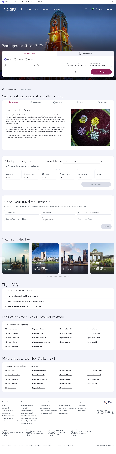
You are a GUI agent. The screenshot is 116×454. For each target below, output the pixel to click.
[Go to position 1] (47, 276)
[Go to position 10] (59, 276)
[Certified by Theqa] (105, 403)
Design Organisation (27, 421)
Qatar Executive (26, 410)
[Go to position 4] (51, 276)
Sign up (109, 9)
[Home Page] (3, 89)
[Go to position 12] (61, 276)
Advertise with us (45, 413)
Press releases (6, 410)
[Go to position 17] (68, 276)
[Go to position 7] (55, 276)
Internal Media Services (28, 418)
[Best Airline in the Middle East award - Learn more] (74, 432)
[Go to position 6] (54, 276)
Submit (106, 226)
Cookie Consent (68, 445)
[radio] (13, 174)
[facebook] (98, 412)
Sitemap (58, 445)
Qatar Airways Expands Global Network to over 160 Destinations (27, 2)
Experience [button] (45, 9)
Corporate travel (45, 405)
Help (79, 402)
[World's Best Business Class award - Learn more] (28, 432)
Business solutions (46, 402)
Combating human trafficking (44, 445)
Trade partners (63, 413)
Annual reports (6, 418)
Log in (101, 9)
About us (5, 405)
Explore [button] (28, 9)
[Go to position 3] (50, 276)
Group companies (27, 402)
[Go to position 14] (64, 276)
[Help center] (86, 9)
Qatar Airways (7, 402)
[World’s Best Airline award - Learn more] (5, 432)
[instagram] (112, 412)
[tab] (13, 102)
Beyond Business (45, 408)
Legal (14, 445)
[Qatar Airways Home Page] (10, 9)
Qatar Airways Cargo (27, 415)
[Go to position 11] (60, 276)
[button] (59, 290)
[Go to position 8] (56, 276)
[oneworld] (20, 9)
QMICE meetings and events (48, 410)
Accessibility (29, 445)
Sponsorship (6, 413)
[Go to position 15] (65, 276)
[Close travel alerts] (113, 2)
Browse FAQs (82, 408)
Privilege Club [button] (57, 9)
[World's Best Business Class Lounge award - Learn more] (51, 432)
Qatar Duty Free (26, 413)
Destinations (12, 89)
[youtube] (108, 412)
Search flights (96, 184)
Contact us (81, 405)
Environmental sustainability (11, 421)
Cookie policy (6, 445)
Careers (4, 408)
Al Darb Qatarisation (8, 415)
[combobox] (81, 161)
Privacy (20, 445)
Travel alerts (82, 410)
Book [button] (36, 9)
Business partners (65, 402)
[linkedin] (105, 412)
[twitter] (102, 412)
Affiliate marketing (65, 405)
